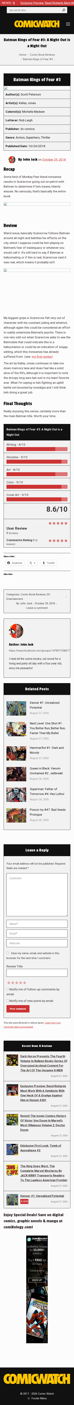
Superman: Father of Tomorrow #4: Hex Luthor (47, 791)
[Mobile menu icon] (68, 24)
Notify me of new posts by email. (32, 1001)
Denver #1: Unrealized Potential (44, 705)
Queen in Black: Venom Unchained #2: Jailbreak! (46, 771)
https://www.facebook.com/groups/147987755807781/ (41, 650)
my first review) (42, 356)
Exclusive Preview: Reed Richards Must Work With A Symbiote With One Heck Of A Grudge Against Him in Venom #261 (43, 1093)
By (24, 603)
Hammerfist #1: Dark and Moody (47, 750)
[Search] (63, 10)
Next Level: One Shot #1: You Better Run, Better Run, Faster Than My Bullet (47, 728)
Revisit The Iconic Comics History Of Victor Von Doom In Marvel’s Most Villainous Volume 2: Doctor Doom (43, 1123)
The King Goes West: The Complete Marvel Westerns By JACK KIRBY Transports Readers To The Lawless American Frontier (44, 1173)
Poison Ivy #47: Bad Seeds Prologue (48, 812)
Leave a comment (37, 608)
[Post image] (16, 708)
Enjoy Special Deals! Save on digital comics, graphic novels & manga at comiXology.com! (33, 1221)
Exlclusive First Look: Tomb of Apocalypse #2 (40, 1148)
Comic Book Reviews (33, 594)
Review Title (14, 966)
